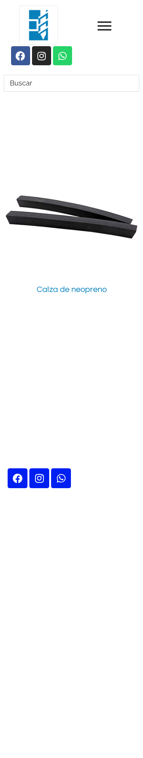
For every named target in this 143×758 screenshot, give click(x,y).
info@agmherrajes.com (71, 686)
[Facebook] (17, 478)
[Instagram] (39, 478)
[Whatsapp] (61, 478)
